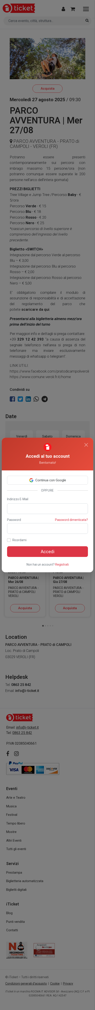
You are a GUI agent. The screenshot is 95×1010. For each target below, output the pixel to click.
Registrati (62, 564)
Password (14, 520)
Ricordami (19, 540)
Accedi (47, 551)
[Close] (86, 444)
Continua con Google (50, 480)
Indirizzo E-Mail (17, 499)
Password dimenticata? (71, 520)
